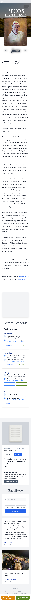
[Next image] (27, 560)
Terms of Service (20, 593)
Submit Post (15, 511)
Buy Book (18, 454)
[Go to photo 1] (9, 568)
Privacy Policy (10, 593)
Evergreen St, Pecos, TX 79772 (15, 400)
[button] (15, 560)
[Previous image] (4, 560)
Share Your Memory (11, 481)
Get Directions (9, 345)
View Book (8, 454)
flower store (21, 279)
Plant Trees (21, 345)
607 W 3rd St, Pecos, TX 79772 (15, 342)
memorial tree (23, 276)
